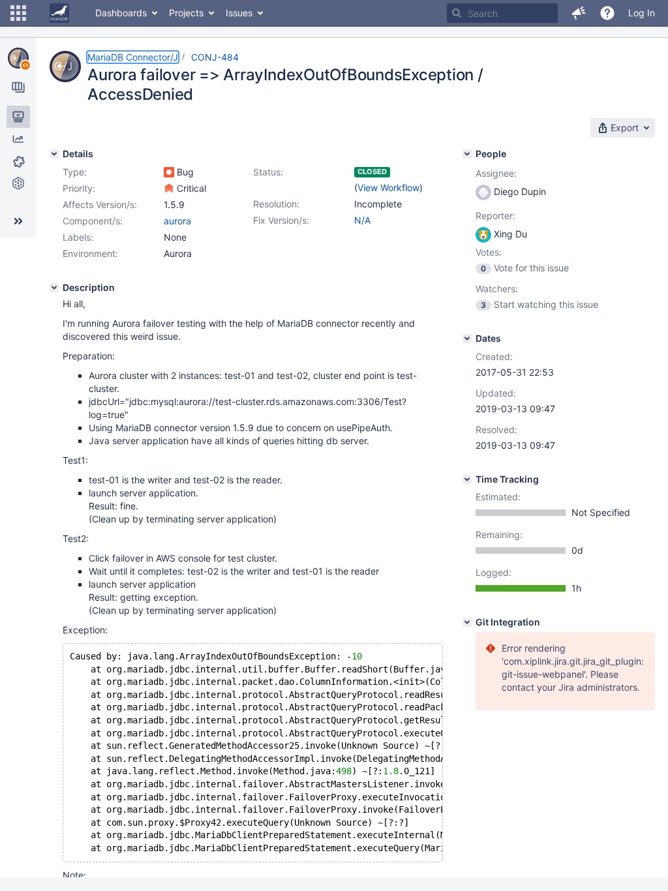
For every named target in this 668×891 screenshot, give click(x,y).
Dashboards (121, 12)
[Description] (54, 287)
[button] (18, 13)
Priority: (79, 188)
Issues (239, 12)
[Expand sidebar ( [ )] (18, 221)
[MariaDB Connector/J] (18, 58)
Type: (75, 171)
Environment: (90, 253)
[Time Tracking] (467, 479)
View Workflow (388, 187)
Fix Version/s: (281, 220)
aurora (177, 220)
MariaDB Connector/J (132, 57)
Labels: (78, 237)
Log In (641, 12)
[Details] (54, 154)
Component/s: (93, 220)
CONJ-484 (215, 57)
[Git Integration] (467, 622)
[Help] (607, 13)
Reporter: (495, 215)
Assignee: (496, 173)
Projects (186, 12)
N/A (362, 220)
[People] (467, 154)
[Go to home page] (59, 13)
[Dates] (467, 338)
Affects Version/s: (100, 204)
